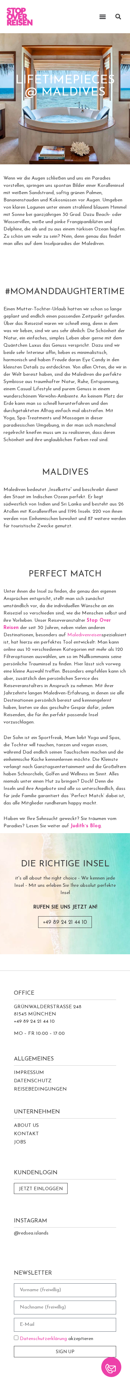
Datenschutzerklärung (43, 1338)
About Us (26, 1125)
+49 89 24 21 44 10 (65, 922)
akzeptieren (56, 1338)
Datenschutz (33, 1081)
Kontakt (26, 1134)
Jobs (20, 1142)
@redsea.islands (31, 1233)
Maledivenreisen (84, 635)
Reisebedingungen (40, 1089)
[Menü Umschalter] (102, 16)
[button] (118, 16)
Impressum (29, 1072)
